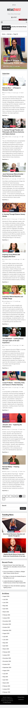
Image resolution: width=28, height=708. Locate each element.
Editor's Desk (7, 219)
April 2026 (5, 608)
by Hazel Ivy (6, 179)
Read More (4, 115)
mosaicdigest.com (8, 301)
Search (4, 505)
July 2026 (5, 599)
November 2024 (7, 661)
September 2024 (7, 667)
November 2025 (7, 624)
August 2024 (6, 670)
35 (23, 496)
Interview (13, 56)
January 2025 (6, 655)
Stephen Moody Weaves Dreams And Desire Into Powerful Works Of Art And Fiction (14, 556)
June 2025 (5, 639)
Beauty (5, 84)
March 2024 (6, 683)
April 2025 (5, 646)
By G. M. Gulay (7, 92)
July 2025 (5, 636)
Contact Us (21, 699)
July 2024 (5, 673)
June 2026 (5, 602)
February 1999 (6, 692)
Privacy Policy (21, 697)
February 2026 (6, 615)
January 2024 (6, 689)
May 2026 (5, 605)
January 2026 (6, 618)
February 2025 (6, 652)
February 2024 (6, 686)
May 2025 (5, 642)
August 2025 (6, 633)
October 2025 (6, 627)
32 (13, 496)
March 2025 (6, 649)
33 (17, 496)
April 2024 (5, 680)
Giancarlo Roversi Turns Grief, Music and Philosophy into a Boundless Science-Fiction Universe (14, 567)
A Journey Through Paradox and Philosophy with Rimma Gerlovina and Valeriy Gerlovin (13, 132)
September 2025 (7, 630)
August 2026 (6, 596)
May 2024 (5, 676)
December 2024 (7, 658)
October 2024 (6, 664)
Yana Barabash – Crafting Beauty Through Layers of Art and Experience (12, 340)
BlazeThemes (7, 702)
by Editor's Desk (8, 66)
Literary (11, 210)
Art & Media (6, 56)
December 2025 (7, 621)
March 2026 (6, 611)
